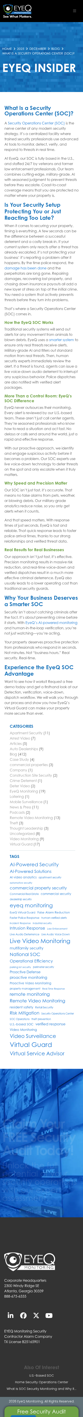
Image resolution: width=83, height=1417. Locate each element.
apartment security (50, 877)
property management (25, 988)
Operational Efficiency (31, 960)
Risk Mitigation (24, 1012)
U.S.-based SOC (21, 1024)
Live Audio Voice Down (55, 934)
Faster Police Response (24, 917)
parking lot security (20, 967)
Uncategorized (22, 833)
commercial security (56, 894)
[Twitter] (36, 1315)
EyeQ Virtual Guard (22, 912)
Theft (14, 823)
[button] (75, 11)
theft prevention (41, 1019)
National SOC (25, 954)
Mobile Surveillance (26, 802)
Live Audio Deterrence (24, 934)
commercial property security (38, 887)
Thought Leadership (26, 828)
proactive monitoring (28, 977)
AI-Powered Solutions (30, 871)
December (37, 49)
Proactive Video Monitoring (30, 983)
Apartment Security (26, 733)
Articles (16, 743)
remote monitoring (30, 994)
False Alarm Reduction (53, 912)
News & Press (20, 807)
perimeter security (43, 967)
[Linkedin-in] (10, 1315)
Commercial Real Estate (24, 894)
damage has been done (25, 268)
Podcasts (17, 812)
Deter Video (20, 786)
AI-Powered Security (34, 864)
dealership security (21, 899)
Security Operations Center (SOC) (36, 123)
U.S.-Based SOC (41, 1375)
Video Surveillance (33, 1036)
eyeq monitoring (31, 905)
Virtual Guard (21, 844)
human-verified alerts (54, 917)
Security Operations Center (57, 1013)
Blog (55, 49)
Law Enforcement (57, 928)
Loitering (17, 796)
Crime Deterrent (23, 780)
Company (18, 770)
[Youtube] (49, 1315)
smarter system (61, 340)
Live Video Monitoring (40, 940)
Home (7, 49)
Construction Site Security (31, 775)
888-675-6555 (15, 1296)
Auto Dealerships (24, 749)
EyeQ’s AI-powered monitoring (51, 622)
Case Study (19, 759)
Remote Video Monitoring (31, 818)
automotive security (21, 882)
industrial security (42, 923)
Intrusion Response (27, 928)
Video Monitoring (24, 839)
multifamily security (26, 948)
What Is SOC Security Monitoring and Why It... (41, 1389)
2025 (20, 49)
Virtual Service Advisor (37, 1053)
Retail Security (44, 1007)
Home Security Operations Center (41, 1382)
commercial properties (29, 765)
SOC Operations (19, 1019)
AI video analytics (23, 877)
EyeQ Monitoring (24, 791)
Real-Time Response (53, 988)
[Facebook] (23, 1315)
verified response (50, 1024)
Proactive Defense (25, 972)
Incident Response (20, 923)
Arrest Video (20, 738)
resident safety (21, 1007)
